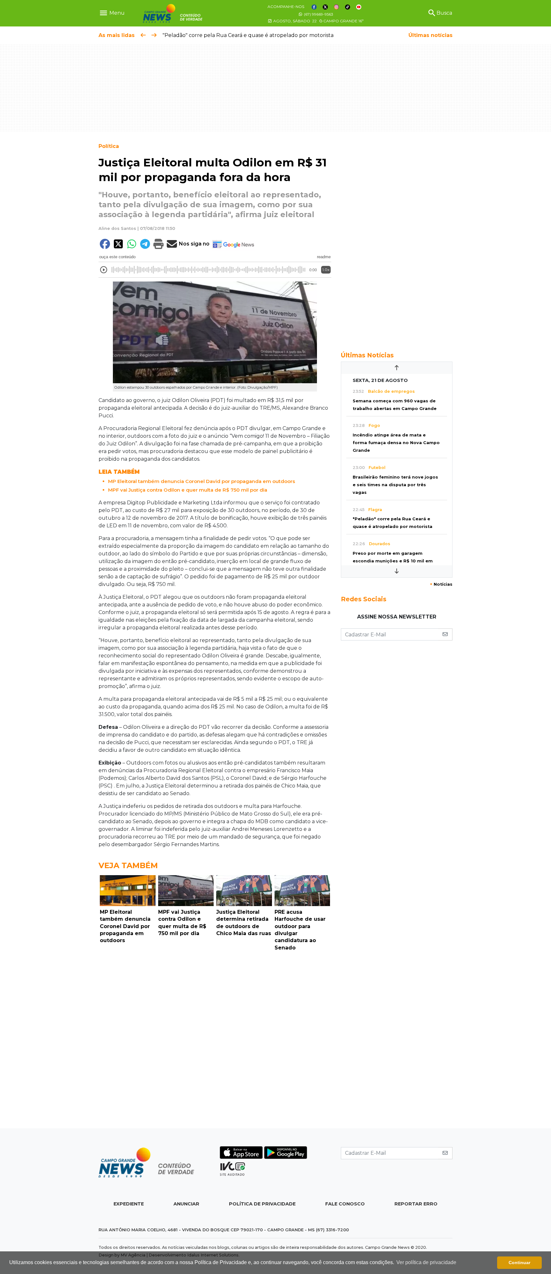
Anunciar (186, 1204)
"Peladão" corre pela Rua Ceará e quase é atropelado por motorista (248, 35)
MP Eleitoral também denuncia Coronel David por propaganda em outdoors (201, 481)
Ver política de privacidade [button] (426, 1262)
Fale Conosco (345, 1204)
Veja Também (128, 865)
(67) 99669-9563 (318, 14)
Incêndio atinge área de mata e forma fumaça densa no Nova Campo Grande (396, 443)
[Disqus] (215, 1041)
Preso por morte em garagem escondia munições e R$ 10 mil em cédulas (393, 561)
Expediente (129, 1204)
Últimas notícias (430, 35)
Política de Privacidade (262, 1204)
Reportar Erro (415, 1204)
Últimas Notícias (367, 355)
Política (109, 146)
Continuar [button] (519, 1262)
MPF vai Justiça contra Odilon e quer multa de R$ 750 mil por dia (187, 490)
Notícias (441, 584)
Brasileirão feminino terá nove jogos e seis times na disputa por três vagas (395, 485)
